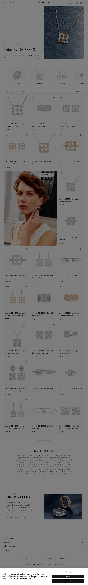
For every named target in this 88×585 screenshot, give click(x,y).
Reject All (68, 576)
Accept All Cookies (68, 581)
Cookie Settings (68, 572)
